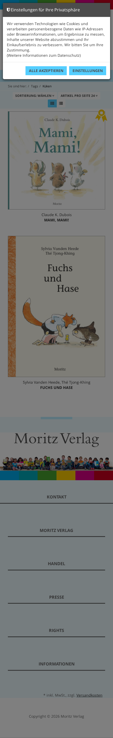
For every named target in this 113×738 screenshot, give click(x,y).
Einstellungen (88, 70)
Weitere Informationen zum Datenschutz (44, 55)
